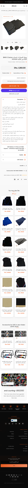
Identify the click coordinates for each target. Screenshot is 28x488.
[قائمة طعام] (26, 5)
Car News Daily (11, 446)
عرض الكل (14, 193)
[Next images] (25, 49)
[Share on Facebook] (21, 179)
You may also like (14, 191)
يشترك (14, 465)
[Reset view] (8, 42)
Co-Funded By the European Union (14, 418)
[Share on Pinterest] (14, 179)
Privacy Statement (10, 436)
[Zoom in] (12, 42)
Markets (25, 433)
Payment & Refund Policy (23, 436)
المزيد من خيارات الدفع (14, 93)
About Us (25, 431)
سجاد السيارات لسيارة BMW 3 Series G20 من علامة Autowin (13, 10)
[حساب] (4, 5)
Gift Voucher (25, 450)
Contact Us (12, 438)
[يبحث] (23, 5)
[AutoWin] (14, 6)
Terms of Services (24, 438)
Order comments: (21, 78)
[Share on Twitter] (18, 179)
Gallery (12, 433)
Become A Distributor (10, 448)
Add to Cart (12, 86)
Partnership (12, 431)
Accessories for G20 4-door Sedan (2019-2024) (13, 326)
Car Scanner (25, 448)
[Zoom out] (20, 42)
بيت (27, 10)
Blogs (26, 446)
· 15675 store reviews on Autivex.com (12, 175)
